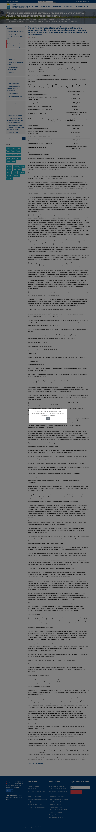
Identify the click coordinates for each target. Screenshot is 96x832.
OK (48, 418)
